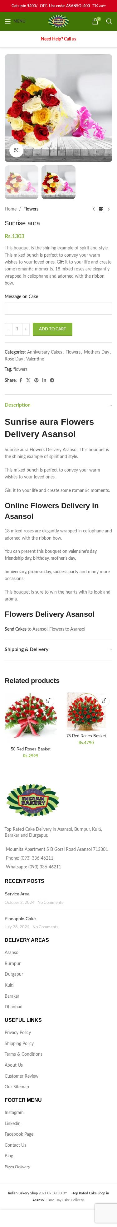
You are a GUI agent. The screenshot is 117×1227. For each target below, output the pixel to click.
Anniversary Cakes (44, 352)
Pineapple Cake (20, 918)
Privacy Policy (18, 1033)
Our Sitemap (17, 1087)
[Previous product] (93, 209)
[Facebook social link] (20, 380)
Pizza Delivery (17, 1167)
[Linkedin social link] (44, 380)
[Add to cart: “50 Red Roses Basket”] (48, 700)
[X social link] (28, 380)
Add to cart (52, 329)
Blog (9, 1156)
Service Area (17, 893)
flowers (20, 369)
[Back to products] (101, 209)
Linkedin (13, 1124)
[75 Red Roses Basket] (86, 712)
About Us (14, 1065)
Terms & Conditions (23, 1054)
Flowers (30, 209)
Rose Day (14, 359)
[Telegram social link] (52, 380)
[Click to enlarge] (16, 150)
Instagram (14, 1113)
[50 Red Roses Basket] (31, 718)
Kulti (9, 985)
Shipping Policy (19, 1044)
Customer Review (21, 1076)
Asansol (12, 953)
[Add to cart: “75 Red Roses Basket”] (103, 700)
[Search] (109, 21)
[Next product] (108, 209)
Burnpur (13, 964)
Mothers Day (96, 352)
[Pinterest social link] (36, 380)
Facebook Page (19, 1134)
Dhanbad (13, 1007)
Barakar (12, 996)
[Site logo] (58, 21)
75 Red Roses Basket (86, 736)
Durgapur (14, 974)
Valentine (35, 359)
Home (11, 209)
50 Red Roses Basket (31, 749)
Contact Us (15, 1145)
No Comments (50, 902)
